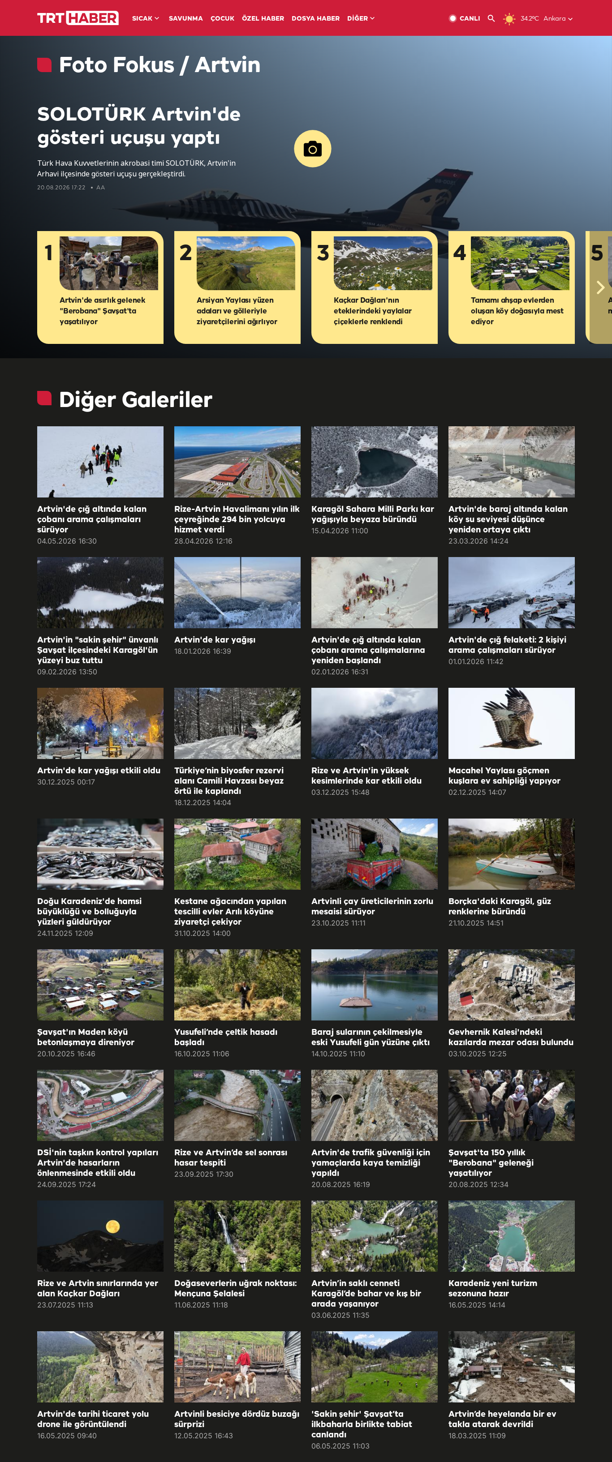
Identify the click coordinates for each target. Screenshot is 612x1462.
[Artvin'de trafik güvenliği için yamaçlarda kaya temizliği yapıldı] (374, 1105)
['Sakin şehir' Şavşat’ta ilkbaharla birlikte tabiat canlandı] (374, 1366)
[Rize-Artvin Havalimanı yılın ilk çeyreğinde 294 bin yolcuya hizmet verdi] (237, 461)
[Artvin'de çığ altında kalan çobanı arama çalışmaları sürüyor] (100, 461)
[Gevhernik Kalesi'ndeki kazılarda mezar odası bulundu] (511, 984)
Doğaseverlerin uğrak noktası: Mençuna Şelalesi (235, 1289)
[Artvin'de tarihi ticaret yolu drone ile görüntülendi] (100, 1366)
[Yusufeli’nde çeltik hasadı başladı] (237, 984)
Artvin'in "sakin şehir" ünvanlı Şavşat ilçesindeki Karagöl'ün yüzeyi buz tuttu (97, 650)
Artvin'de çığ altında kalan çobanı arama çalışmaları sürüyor (92, 520)
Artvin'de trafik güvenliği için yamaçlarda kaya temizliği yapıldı (370, 1163)
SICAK (142, 19)
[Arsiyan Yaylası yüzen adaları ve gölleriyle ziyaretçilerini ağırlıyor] (246, 264)
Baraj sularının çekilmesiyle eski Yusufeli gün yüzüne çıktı (370, 1037)
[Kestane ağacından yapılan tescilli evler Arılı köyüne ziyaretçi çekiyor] (237, 854)
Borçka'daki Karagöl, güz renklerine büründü (499, 907)
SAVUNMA (186, 19)
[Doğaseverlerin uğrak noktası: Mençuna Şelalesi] (237, 1236)
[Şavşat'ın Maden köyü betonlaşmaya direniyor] (100, 984)
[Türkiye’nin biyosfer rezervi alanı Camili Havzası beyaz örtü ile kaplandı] (237, 723)
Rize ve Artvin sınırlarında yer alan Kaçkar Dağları (97, 1289)
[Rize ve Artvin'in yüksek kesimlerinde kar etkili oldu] (374, 723)
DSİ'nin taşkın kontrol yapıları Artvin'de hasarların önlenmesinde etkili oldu (97, 1163)
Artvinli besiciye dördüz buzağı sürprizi (236, 1419)
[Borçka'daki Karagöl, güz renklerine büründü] (511, 854)
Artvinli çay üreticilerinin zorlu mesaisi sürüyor (372, 907)
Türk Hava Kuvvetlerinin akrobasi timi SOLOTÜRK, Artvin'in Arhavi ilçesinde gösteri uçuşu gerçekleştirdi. (136, 168)
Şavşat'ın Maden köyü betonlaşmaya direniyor (85, 1037)
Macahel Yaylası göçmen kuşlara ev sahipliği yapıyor (504, 776)
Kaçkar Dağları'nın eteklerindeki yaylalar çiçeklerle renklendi (373, 311)
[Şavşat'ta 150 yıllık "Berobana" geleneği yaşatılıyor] (511, 1105)
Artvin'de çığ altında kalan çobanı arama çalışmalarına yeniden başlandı (368, 650)
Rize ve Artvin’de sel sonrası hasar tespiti (230, 1158)
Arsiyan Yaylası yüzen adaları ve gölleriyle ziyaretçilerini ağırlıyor (237, 311)
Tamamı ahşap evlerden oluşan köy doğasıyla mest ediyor (517, 311)
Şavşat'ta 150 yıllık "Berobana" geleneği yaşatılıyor (491, 1163)
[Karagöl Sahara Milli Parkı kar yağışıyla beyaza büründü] (374, 461)
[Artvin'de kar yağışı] (237, 592)
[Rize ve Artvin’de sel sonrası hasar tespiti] (237, 1105)
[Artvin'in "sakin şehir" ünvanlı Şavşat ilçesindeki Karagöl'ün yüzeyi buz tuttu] (100, 592)
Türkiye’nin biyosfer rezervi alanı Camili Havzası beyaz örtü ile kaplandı (229, 781)
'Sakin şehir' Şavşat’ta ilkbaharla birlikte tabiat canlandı (361, 1425)
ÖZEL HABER (263, 19)
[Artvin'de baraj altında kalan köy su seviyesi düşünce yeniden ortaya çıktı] (511, 461)
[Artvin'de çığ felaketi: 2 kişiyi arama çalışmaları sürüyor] (511, 592)
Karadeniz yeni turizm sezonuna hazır (492, 1289)
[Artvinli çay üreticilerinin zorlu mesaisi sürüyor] (374, 854)
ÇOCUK (222, 19)
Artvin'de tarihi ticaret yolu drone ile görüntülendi (93, 1419)
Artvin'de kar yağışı (214, 640)
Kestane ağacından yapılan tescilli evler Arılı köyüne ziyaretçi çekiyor (230, 912)
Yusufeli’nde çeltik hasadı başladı (225, 1037)
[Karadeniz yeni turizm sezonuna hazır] (511, 1236)
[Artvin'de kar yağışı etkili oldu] (100, 723)
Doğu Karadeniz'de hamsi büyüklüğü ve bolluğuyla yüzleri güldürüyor (89, 912)
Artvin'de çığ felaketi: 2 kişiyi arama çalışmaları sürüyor (507, 645)
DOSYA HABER (316, 19)
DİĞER (357, 19)
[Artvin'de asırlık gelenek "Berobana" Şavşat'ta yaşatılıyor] (109, 264)
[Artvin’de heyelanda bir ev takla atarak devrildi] (511, 1366)
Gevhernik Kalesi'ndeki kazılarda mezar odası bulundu (510, 1037)
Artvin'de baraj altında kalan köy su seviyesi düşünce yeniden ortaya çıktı (508, 520)
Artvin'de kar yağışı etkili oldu (98, 771)
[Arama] (495, 19)
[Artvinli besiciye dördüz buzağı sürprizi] (237, 1366)
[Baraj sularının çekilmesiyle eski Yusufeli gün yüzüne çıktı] (374, 984)
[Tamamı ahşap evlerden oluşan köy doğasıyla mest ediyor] (520, 264)
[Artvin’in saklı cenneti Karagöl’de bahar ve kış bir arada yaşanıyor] (374, 1236)
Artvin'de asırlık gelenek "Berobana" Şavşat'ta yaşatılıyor (102, 311)
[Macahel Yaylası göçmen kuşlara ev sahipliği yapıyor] (511, 723)
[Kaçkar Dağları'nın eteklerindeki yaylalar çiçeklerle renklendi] (383, 264)
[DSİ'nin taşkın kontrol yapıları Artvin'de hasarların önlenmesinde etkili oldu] (100, 1105)
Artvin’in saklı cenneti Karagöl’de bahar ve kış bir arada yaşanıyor (366, 1294)
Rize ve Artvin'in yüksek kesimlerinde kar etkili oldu (366, 776)
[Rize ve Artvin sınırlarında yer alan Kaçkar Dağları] (100, 1236)
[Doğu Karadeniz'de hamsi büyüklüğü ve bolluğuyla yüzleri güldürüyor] (100, 854)
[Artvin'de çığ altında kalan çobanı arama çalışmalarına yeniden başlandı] (374, 592)
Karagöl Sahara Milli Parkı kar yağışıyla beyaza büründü (372, 514)
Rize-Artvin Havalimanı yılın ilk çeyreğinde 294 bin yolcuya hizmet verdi (237, 520)
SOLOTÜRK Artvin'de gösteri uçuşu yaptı (139, 127)
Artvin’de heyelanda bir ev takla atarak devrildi (502, 1419)
